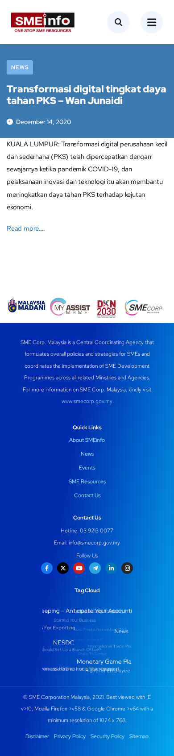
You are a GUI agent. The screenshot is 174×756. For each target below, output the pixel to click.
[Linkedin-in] (111, 568)
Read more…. (26, 228)
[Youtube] (79, 568)
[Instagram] (127, 568)
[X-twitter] (63, 568)
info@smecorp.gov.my (94, 542)
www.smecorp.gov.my (87, 401)
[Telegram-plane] (95, 568)
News (20, 67)
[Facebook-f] (47, 568)
